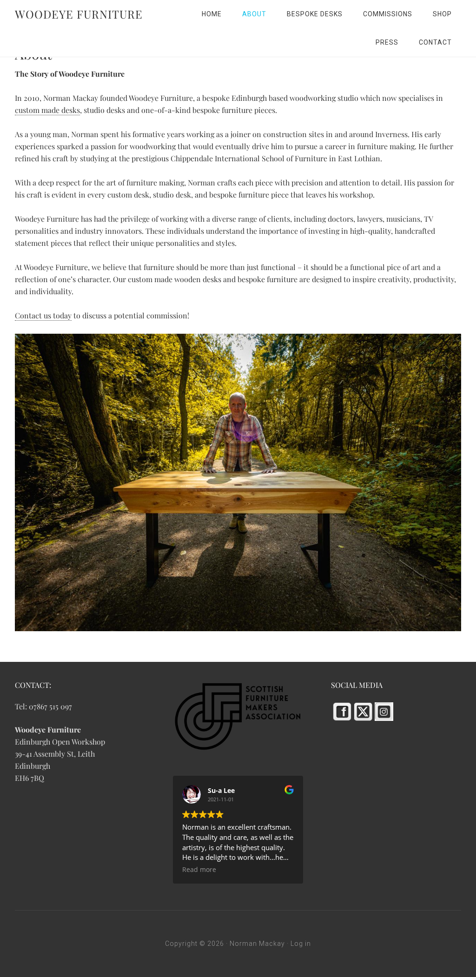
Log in (301, 943)
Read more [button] (199, 869)
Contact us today (43, 315)
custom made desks (47, 110)
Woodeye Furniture (79, 14)
